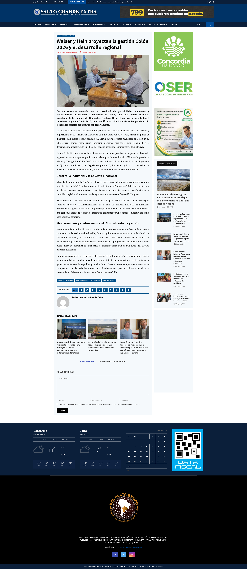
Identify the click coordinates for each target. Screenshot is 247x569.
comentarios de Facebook (112, 361)
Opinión (174, 24)
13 (147, 451)
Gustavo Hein (95, 280)
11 (135, 451)
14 (152, 451)
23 (164, 456)
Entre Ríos (69, 280)
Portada (37, 24)
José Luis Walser (108, 280)
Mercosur (64, 24)
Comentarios (87, 361)
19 (141, 456)
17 (129, 456)
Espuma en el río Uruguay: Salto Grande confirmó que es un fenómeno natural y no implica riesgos (173, 199)
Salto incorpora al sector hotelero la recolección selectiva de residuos (181, 278)
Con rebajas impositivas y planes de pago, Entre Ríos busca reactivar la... (181, 297)
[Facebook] (198, 24)
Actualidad (98, 24)
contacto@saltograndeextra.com (129, 547)
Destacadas (65, 36)
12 (141, 451)
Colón (58, 36)
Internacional (80, 24)
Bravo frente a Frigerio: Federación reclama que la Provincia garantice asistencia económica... (181, 257)
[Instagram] (203, 24)
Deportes (139, 24)
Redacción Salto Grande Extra (68, 52)
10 (129, 451)
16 (164, 451)
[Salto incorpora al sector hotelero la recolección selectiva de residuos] (164, 277)
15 (158, 451)
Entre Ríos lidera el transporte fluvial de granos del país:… (113, 2)
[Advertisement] (173, 351)
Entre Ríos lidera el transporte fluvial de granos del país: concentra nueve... (181, 237)
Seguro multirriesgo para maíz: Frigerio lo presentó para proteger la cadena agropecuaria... (181, 218)
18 (135, 456)
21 (152, 456)
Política (72, 36)
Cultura (125, 24)
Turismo (112, 24)
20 (147, 456)
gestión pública (81, 280)
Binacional (49, 24)
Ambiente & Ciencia (157, 24)
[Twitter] (200, 24)
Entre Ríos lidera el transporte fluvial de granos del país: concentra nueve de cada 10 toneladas (102, 346)
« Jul (127, 470)
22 (158, 456)
